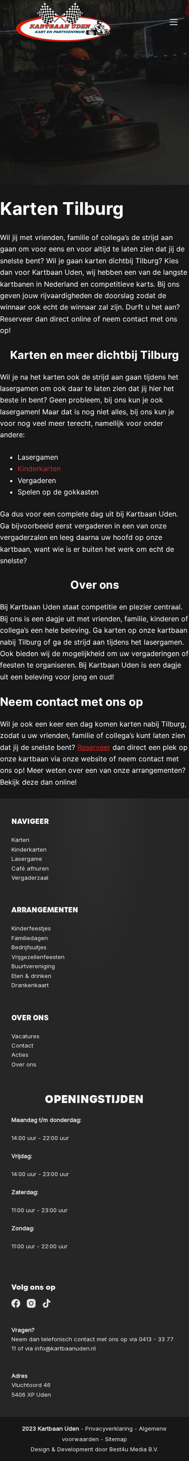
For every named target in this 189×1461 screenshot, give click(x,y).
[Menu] (174, 22)
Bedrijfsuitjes (29, 947)
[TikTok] (46, 1303)
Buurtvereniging (33, 966)
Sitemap (116, 1439)
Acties (20, 1054)
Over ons (23, 1064)
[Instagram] (31, 1303)
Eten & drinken (31, 975)
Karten (20, 839)
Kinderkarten (39, 468)
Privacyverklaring (109, 1428)
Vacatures (25, 1036)
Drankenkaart (30, 985)
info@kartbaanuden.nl (65, 1348)
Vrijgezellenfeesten (38, 956)
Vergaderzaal (29, 877)
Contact (22, 1045)
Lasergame (26, 858)
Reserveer (93, 747)
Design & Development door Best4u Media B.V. (94, 1449)
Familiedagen (29, 937)
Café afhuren (30, 868)
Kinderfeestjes (31, 928)
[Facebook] (15, 1303)
